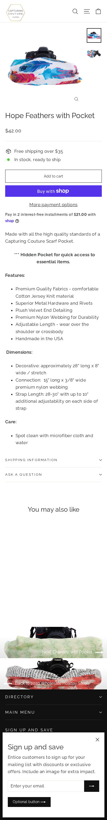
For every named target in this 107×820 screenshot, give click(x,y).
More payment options (53, 204)
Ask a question (23, 474)
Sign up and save (29, 730)
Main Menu (20, 712)
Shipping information (31, 460)
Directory (19, 697)
